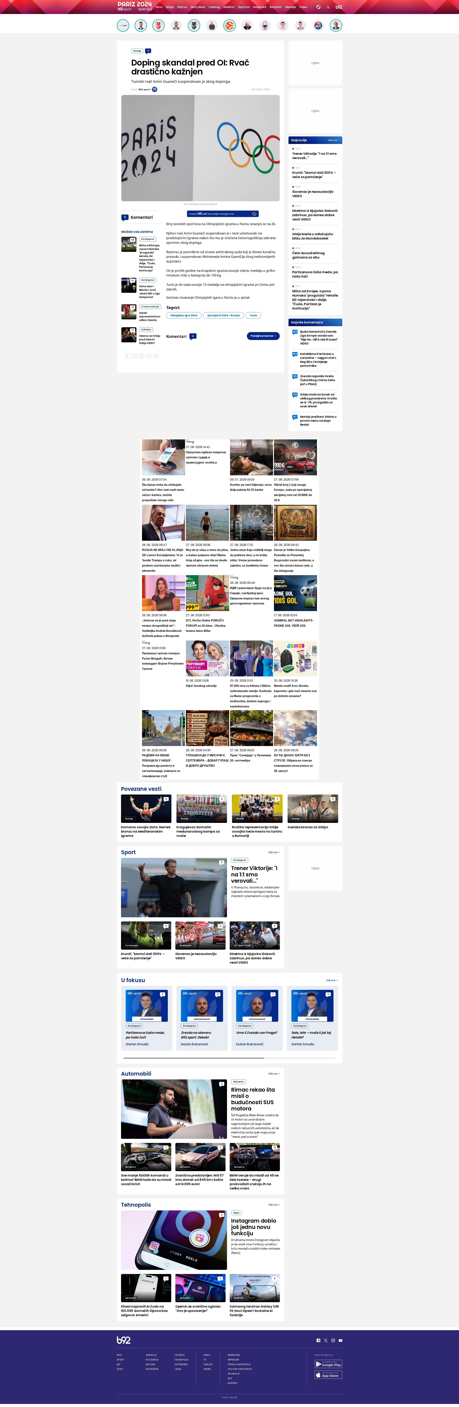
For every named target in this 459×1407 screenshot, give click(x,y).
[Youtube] (340, 1340)
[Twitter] (326, 1340)
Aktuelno (238, 1081)
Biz (118, 1364)
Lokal (178, 1369)
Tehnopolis (181, 1359)
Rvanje (137, 51)
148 (295, 394)
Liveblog (214, 7)
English (208, 1364)
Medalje (290, 7)
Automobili (181, 1364)
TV (205, 1359)
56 (132, 239)
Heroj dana (198, 7)
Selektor (229, 7)
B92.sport (144, 89)
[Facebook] (318, 1340)
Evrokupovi (147, 239)
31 (132, 280)
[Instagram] (333, 1340)
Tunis (253, 315)
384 (295, 331)
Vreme (207, 1369)
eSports (179, 1355)
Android (238, 1298)
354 (295, 353)
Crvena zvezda (150, 306)
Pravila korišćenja (239, 1364)
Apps (236, 1212)
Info (119, 1355)
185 (295, 376)
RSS (230, 1378)
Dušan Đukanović (194, 1044)
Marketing (234, 1355)
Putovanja (152, 1359)
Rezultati (276, 7)
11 (133, 330)
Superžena (152, 1369)
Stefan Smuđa (137, 1044)
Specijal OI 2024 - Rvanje (223, 315)
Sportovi (244, 7)
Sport (120, 1359)
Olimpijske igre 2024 (183, 315)
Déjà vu (182, 7)
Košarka (146, 329)
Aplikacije (234, 1373)
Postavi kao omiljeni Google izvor (211, 213)
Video (303, 7)
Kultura (150, 1364)
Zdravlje (151, 1355)
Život (120, 1369)
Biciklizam (185, 945)
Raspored (259, 7)
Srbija (170, 7)
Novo (159, 7)
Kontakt (233, 1383)
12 (133, 307)
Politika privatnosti (240, 1369)
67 (295, 416)
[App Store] (328, 1375)
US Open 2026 (242, 945)
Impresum (233, 1359)
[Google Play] (328, 1364)
